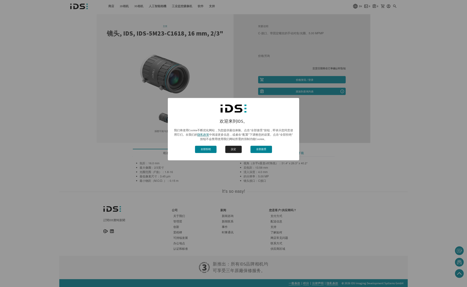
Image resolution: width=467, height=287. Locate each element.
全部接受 (261, 149)
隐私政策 (203, 135)
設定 (233, 149)
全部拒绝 (206, 149)
